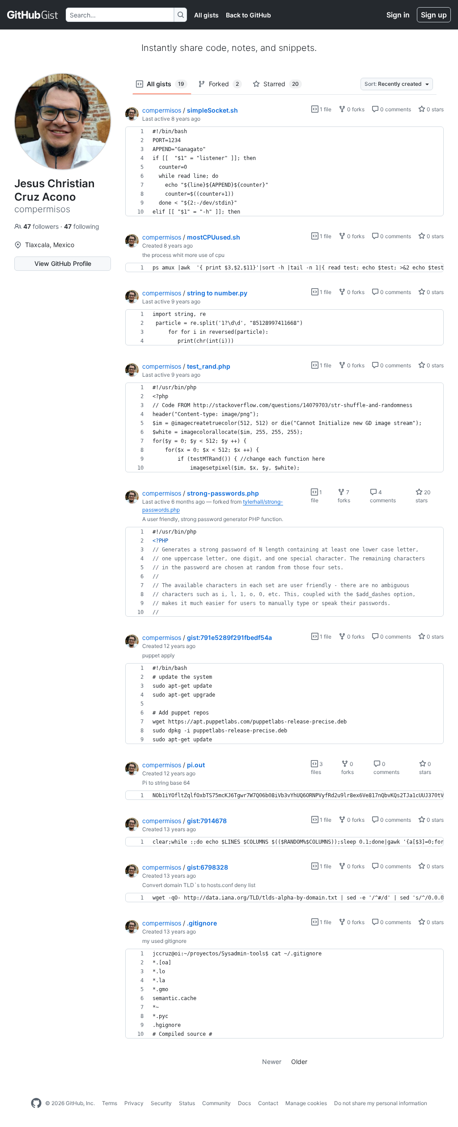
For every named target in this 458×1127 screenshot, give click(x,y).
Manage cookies (306, 1103)
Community (216, 1103)
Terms (109, 1103)
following (81, 226)
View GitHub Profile (62, 263)
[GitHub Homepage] (36, 1103)
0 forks (355, 109)
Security (161, 1103)
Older (299, 1061)
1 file (324, 109)
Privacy (134, 1103)
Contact (268, 1103)
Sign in (398, 14)
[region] (284, 171)
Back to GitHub (248, 15)
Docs (244, 1103)
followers (41, 226)
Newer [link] (271, 1061)
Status (187, 1103)
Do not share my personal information (380, 1103)
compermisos (161, 110)
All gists (206, 15)
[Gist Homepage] (33, 14)
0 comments (395, 109)
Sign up (434, 14)
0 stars (434, 109)
